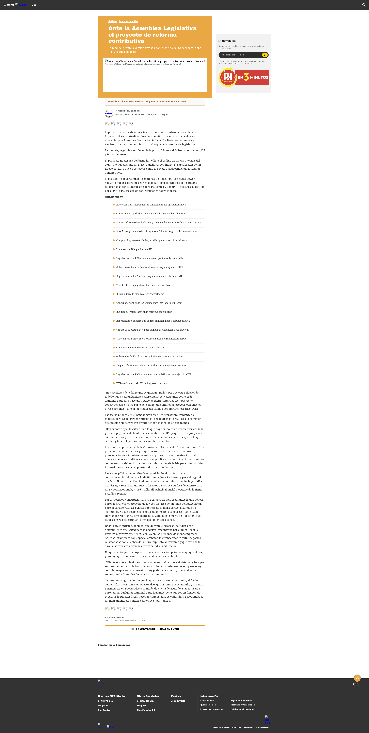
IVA (106, 621)
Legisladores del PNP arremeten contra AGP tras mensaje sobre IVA (153, 374)
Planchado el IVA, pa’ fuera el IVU (134, 249)
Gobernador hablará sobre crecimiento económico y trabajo (149, 356)
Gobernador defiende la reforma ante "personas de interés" (149, 302)
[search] (364, 4)
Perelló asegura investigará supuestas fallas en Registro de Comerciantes (156, 231)
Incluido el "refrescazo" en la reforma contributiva (144, 311)
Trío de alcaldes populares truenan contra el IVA (143, 285)
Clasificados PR (146, 710)
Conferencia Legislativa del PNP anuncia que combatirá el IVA (150, 213)
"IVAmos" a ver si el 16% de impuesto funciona (141, 383)
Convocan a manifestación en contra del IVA (140, 347)
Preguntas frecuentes (211, 709)
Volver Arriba (356, 684)
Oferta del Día (145, 701)
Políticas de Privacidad (242, 709)
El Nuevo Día (105, 701)
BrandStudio (178, 701)
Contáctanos (207, 701)
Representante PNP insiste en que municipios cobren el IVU (149, 276)
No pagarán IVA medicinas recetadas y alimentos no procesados (151, 365)
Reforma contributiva (125, 621)
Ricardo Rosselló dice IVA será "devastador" (140, 294)
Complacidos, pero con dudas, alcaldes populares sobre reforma (151, 240)
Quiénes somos (208, 705)
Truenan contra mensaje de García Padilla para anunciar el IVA (151, 338)
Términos (243, 61)
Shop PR (141, 705)
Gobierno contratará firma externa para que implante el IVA (149, 267)
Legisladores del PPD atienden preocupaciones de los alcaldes (150, 258)
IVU (143, 621)
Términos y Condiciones (242, 705)
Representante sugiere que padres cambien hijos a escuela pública (153, 320)
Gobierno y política (128, 21)
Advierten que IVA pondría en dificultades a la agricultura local (151, 204)
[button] (113, 124)
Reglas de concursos (241, 701)
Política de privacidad (256, 61)
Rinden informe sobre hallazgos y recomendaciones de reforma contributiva (158, 222)
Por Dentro (104, 710)
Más (33, 5)
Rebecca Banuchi (129, 111)
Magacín (103, 705)
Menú (10, 5)
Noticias (112, 21)
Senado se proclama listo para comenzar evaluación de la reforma (152, 329)
